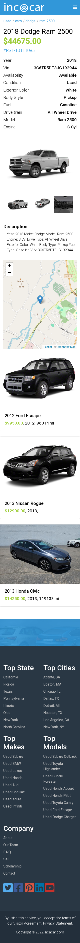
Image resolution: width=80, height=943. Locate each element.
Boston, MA (52, 684)
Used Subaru (13, 756)
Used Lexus (12, 771)
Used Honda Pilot (57, 795)
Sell (6, 859)
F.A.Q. (7, 852)
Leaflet (48, 347)
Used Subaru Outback (60, 756)
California (10, 677)
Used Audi (11, 785)
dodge (31, 21)
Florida (8, 684)
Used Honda (12, 778)
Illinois (8, 706)
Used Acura (12, 799)
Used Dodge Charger (59, 817)
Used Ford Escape (57, 810)
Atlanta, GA (51, 677)
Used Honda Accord (58, 788)
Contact (9, 873)
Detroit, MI (51, 706)
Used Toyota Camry (58, 803)
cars (18, 21)
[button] (40, 299)
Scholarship (12, 866)
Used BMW (12, 764)
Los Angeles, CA (56, 720)
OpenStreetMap (66, 347)
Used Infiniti (12, 806)
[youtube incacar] (49, 890)
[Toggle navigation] (75, 7)
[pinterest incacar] (29, 890)
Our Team (10, 845)
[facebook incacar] (18, 890)
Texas (8, 691)
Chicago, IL (51, 691)
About (7, 838)
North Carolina (14, 727)
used (7, 21)
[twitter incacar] (8, 890)
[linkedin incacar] (39, 890)
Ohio (6, 713)
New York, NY (53, 727)
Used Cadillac (14, 792)
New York (10, 720)
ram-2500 (47, 21)
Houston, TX (52, 713)
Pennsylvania (13, 698)
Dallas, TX (51, 698)
